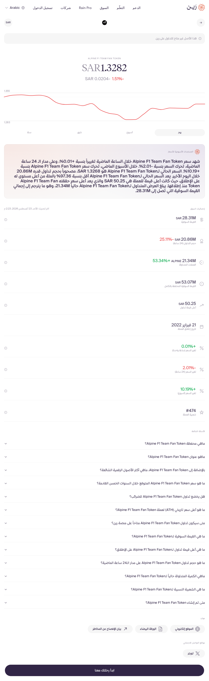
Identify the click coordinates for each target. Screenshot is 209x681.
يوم (179, 132)
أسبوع (130, 132)
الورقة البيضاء (148, 629)
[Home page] (196, 7)
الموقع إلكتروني (184, 629)
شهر (79, 132)
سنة (29, 132)
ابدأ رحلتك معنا (104, 670)
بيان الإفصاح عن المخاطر (107, 629)
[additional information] (5, 219)
